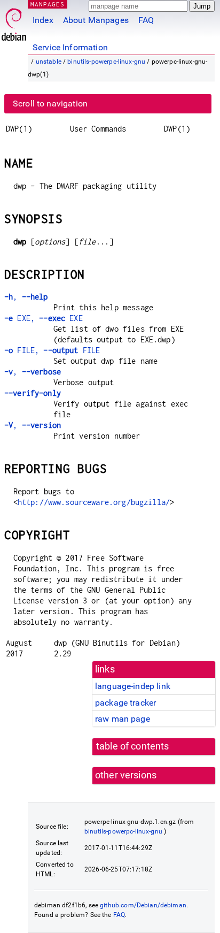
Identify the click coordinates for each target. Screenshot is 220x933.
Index (43, 20)
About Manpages (96, 20)
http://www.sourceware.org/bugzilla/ (94, 502)
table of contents (132, 746)
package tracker (125, 703)
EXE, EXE (43, 318)
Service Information (70, 47)
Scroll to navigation (50, 103)
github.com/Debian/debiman (143, 905)
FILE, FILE (52, 350)
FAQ (146, 20)
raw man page (122, 719)
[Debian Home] (14, 21)
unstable (48, 61)
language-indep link (132, 686)
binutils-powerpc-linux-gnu (106, 61)
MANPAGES (47, 4)
